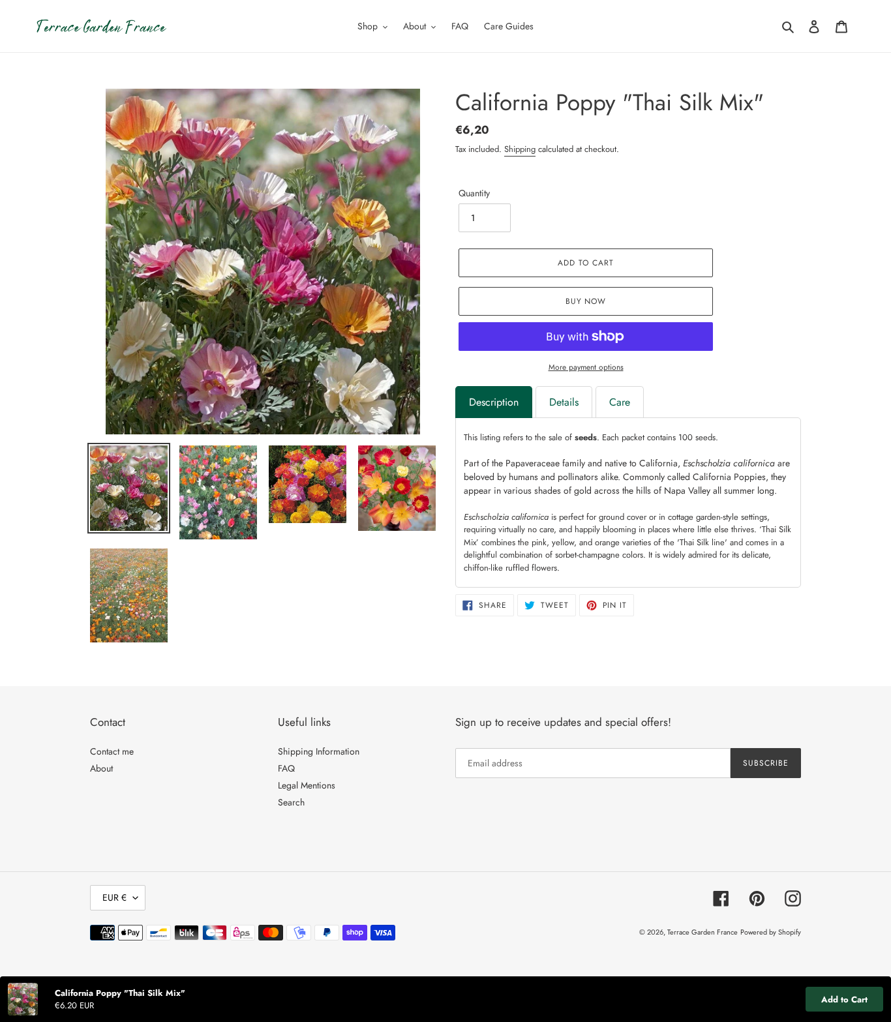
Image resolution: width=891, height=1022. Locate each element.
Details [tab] (564, 402)
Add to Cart (844, 999)
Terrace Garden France (702, 932)
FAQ (286, 768)
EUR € (114, 897)
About (101, 768)
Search (291, 802)
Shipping (520, 149)
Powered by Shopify (770, 932)
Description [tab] (494, 402)
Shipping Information (318, 751)
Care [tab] (619, 402)
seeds (586, 437)
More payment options (586, 367)
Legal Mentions (306, 785)
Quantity (474, 193)
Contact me (112, 751)
